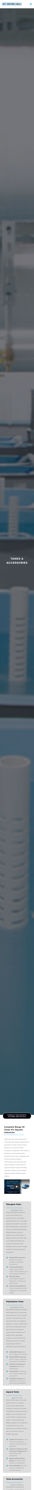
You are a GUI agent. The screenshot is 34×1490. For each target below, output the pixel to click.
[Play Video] (17, 1186)
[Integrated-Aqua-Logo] (11, 3)
